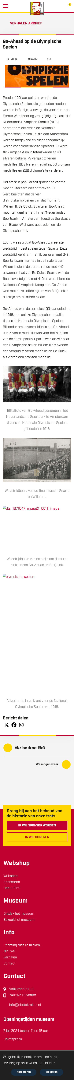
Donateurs (11, 888)
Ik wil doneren (37, 837)
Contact (9, 963)
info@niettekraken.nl (25, 1005)
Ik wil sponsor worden (37, 825)
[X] (6, 725)
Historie (32, 59)
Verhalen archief (26, 23)
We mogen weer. (47, 764)
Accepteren (24, 1072)
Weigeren (51, 1072)
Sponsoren (11, 882)
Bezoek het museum (19, 920)
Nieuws (9, 951)
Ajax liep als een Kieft (30, 747)
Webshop (10, 876)
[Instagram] (21, 725)
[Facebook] (14, 725)
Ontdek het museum (18, 914)
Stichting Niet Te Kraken (21, 945)
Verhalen (10, 957)
